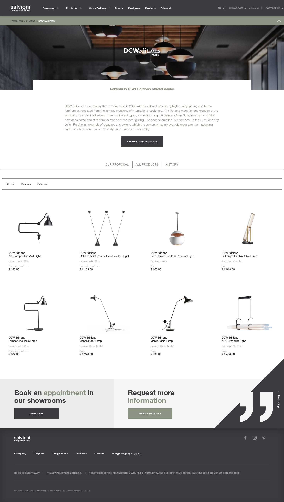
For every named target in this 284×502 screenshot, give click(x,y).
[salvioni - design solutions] (20, 8)
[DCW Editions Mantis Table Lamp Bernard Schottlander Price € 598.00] (177, 286)
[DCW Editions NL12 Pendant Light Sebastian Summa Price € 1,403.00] (248, 286)
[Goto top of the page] (279, 21)
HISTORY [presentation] (171, 164)
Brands (31, 20)
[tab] (117, 165)
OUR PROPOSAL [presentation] (117, 164)
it (141, 453)
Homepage (17, 20)
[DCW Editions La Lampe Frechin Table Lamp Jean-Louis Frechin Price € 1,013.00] (248, 201)
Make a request (150, 413)
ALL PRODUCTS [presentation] (147, 164)
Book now (36, 413)
